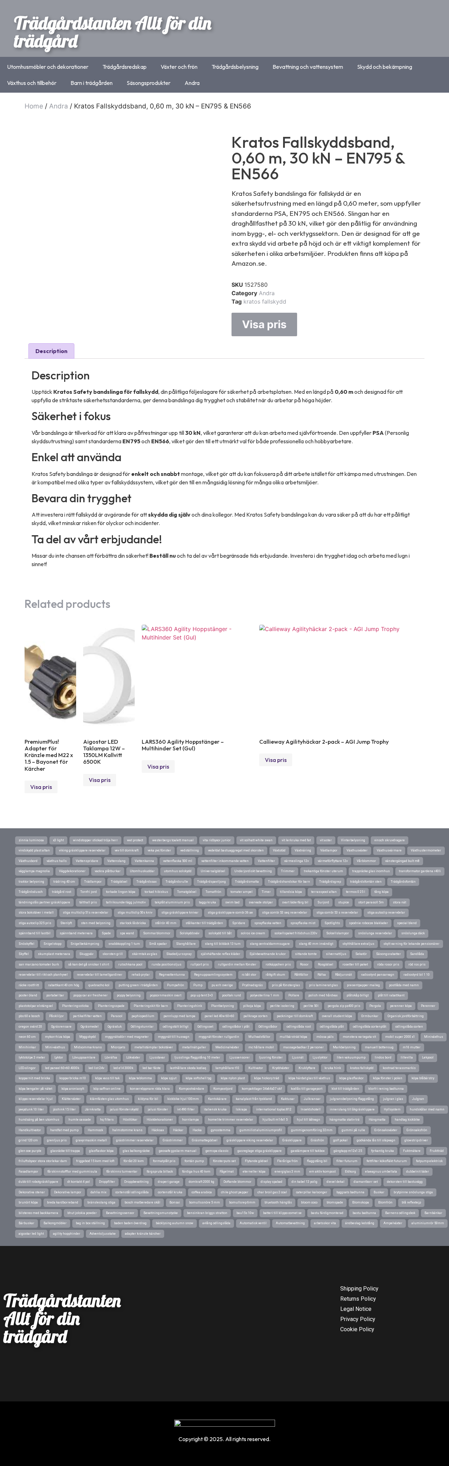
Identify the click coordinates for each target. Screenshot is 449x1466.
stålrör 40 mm (165, 923)
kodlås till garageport (306, 1088)
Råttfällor (301, 974)
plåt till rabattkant (391, 995)
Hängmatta (377, 1119)
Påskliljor (56, 1016)
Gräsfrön (317, 1140)
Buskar (379, 1192)
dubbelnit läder (417, 1171)
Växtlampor (328, 850)
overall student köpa (337, 1016)
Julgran (418, 1099)
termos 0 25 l (355, 892)
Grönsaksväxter (385, 1130)
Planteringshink (189, 1006)
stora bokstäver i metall (36, 912)
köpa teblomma (140, 1078)
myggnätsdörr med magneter (127, 1037)
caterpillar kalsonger (311, 1192)
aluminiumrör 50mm (427, 1223)
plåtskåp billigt (358, 995)
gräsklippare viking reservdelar (250, 1140)
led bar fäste (151, 1068)
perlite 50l (311, 1006)
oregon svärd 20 (30, 1026)
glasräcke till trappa (65, 1151)
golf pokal (340, 1140)
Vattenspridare (87, 861)
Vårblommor (366, 861)
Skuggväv (86, 954)
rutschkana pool (130, 964)
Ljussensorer (239, 1057)
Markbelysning (344, 1047)
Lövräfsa (111, 1057)
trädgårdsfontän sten (366, 881)
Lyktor (58, 1057)
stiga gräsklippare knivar (180, 912)
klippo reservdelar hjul (36, 1099)
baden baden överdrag (130, 1223)
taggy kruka (207, 902)
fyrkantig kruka (382, 1151)
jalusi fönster (158, 1109)
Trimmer (288, 871)
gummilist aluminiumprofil (261, 1130)
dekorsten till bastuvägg (405, 1181)
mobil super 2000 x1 (400, 1037)
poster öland (28, 995)
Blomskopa (360, 1202)
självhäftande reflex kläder (220, 954)
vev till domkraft (127, 850)
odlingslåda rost (299, 1026)
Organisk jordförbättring (406, 1016)
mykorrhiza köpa (57, 1037)
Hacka (197, 1130)
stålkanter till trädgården (204, 923)
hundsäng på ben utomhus (39, 1119)
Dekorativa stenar (32, 1192)
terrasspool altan (324, 892)
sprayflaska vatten (267, 923)
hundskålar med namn (427, 1109)
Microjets (118, 1047)
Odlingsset (205, 1026)
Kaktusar (288, 1099)
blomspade (335, 1202)
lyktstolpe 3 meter (32, 1057)
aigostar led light (31, 1233)
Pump (197, 985)
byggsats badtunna (350, 1192)
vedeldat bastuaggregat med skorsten (236, 850)
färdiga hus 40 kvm (196, 1171)
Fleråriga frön (287, 1161)
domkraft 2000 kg (201, 1181)
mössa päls (325, 1037)
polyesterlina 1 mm (264, 995)
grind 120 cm (28, 1140)
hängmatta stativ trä (344, 1119)
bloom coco (309, 1202)
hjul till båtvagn (308, 1119)
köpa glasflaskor (351, 1078)
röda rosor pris (388, 964)
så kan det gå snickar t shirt (88, 964)
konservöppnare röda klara (150, 1088)
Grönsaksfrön (417, 1130)
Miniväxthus (433, 1037)
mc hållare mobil (261, 1047)
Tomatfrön (213, 892)
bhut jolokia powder (82, 1213)
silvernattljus (336, 954)
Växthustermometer (426, 850)
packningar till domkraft (295, 1016)
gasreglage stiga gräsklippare (259, 1151)
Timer (266, 892)
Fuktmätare (412, 1151)
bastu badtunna (364, 1213)
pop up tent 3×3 (201, 995)
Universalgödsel (213, 871)
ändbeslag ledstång (359, 1223)
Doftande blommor (237, 1181)
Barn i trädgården (92, 82)
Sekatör (361, 954)
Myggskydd (87, 1037)
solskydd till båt (220, 933)
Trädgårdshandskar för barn (289, 881)
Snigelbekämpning (85, 944)
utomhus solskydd (178, 871)
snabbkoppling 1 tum (124, 944)
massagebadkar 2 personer (303, 1047)
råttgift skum (275, 974)
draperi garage (169, 1181)
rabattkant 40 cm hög (63, 985)
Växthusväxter (357, 850)
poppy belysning (129, 995)
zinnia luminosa (31, 840)
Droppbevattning (136, 1181)
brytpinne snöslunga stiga (413, 1192)
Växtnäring (303, 850)
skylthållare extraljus (358, 944)
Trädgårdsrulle (177, 881)
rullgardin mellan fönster (237, 964)
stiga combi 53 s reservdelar (337, 912)
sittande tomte (306, 954)
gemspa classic (217, 1151)
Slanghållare (186, 944)
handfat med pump (64, 1130)
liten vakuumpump (351, 1057)
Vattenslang (116, 861)
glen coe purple (30, 1151)
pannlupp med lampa (179, 1016)
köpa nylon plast (233, 1078)
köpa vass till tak (107, 1078)
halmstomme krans (127, 1130)
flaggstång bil (317, 1161)
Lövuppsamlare (83, 1057)
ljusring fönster (271, 1057)
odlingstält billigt (175, 1026)
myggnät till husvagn (173, 1037)
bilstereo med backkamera (38, 1213)
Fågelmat (227, 1171)
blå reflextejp (411, 1202)
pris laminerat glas (323, 985)
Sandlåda (417, 954)
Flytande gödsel (256, 1161)
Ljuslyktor (320, 1057)
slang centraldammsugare (270, 944)
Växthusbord (28, 861)
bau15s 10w (245, 1213)
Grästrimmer (173, 1140)
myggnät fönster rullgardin (219, 1037)
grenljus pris (57, 1140)
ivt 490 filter (186, 1109)
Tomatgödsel (186, 892)
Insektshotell (311, 1109)
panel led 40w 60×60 (219, 1016)
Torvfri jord (88, 892)
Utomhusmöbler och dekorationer (47, 66)
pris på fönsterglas (286, 985)
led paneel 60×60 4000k (62, 1068)
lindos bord (383, 1057)
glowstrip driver (416, 1140)
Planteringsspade (111, 1006)
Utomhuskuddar (142, 871)
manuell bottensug (379, 1047)
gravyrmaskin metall (91, 1140)
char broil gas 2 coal (272, 1192)
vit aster (326, 840)
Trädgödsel (119, 881)
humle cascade (79, 1119)
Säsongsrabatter (388, 954)
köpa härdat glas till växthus (309, 1078)
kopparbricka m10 (72, 1078)
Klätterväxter (71, 1099)
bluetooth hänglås (278, 1202)
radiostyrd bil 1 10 (416, 974)
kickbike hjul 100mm (183, 1099)
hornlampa (190, 1119)
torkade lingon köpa (120, 892)
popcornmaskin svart (165, 995)
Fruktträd (437, 1151)
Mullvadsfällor (259, 1037)
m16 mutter (412, 1047)
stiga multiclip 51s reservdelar (85, 912)
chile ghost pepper (234, 1192)
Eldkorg (350, 1171)
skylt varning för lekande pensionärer (411, 944)
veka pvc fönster (159, 850)
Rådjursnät (343, 974)
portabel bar (55, 995)
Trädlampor (93, 881)
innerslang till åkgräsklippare (352, 1109)
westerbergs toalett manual (173, 840)
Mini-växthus (55, 1047)
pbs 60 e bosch (29, 1016)
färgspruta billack (160, 1171)
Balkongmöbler (55, 1223)
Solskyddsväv (189, 933)
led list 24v (96, 1068)
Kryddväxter (280, 1068)
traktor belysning (31, 881)
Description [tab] (51, 350)
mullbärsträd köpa (293, 1037)
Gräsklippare (292, 1140)
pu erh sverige (222, 985)
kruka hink (332, 1068)
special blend (407, 923)
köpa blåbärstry (422, 1078)
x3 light (58, 840)
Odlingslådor (268, 1026)
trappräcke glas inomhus (371, 871)
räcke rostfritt (29, 985)
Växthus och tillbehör (31, 82)
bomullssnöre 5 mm (204, 1202)
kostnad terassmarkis (399, 1068)
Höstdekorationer (160, 1119)
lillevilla (407, 1057)
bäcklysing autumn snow (174, 1223)
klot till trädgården (345, 1088)
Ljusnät (297, 1057)
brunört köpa (28, 1202)
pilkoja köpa (252, 1006)
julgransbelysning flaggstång (352, 1099)
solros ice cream (253, 933)
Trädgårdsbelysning (235, 66)
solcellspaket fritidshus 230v (295, 933)
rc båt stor (249, 974)
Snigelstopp (52, 944)
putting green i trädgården (138, 985)
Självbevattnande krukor (267, 954)
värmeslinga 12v (296, 861)
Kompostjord (223, 1088)
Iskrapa (241, 1109)
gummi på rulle (353, 1130)
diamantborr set (366, 1181)
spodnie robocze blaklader (368, 923)
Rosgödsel (325, 964)
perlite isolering (282, 1006)
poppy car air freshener (90, 995)
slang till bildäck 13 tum (223, 944)
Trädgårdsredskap (124, 66)
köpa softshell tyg (199, 1078)
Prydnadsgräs (252, 985)
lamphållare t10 (227, 1068)
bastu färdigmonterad (327, 1213)
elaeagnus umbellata (381, 1171)
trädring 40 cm (64, 881)
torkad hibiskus (156, 892)
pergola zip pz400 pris (344, 1006)
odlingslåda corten (409, 1026)
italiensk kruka (215, 1109)
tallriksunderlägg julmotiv (126, 902)
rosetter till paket (355, 964)
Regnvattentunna (172, 974)
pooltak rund (231, 995)
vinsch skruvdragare (389, 840)
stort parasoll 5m (371, 902)
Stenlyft (66, 923)
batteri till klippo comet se (282, 1213)
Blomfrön (385, 1202)
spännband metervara (76, 933)
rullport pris (199, 964)
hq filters (107, 1119)
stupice (343, 902)
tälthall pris (88, 902)
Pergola (375, 1006)
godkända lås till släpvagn (376, 1140)
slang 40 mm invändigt (316, 944)
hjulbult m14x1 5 (275, 1119)
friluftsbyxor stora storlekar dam (43, 1161)
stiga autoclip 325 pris (35, 923)
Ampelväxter (392, 1223)
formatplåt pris (164, 1161)
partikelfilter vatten (87, 1016)
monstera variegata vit (359, 1037)
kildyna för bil (148, 1099)
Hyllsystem (392, 1109)
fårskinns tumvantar (122, 1171)
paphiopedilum (143, 1016)
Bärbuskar (26, 1223)
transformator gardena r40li (420, 871)
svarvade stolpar (261, 902)
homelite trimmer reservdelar (230, 1119)
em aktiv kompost (322, 1171)
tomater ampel (241, 892)
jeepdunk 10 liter (31, 1109)
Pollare (293, 995)
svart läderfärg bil (295, 902)
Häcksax (158, 1130)
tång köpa (381, 892)
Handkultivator (30, 1130)
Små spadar (158, 944)
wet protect (135, 840)
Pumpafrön (175, 985)
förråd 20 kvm (133, 1161)
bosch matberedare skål (142, 1202)
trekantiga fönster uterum (323, 871)
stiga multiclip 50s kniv (135, 912)
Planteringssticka (75, 1006)
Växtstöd (279, 850)
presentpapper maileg (363, 985)
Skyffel (24, 954)
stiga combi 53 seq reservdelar (284, 912)
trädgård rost (61, 892)
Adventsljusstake (102, 1233)
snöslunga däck (413, 933)
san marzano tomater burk (39, 964)
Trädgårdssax (146, 881)
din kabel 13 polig (304, 1181)
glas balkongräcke (136, 1151)
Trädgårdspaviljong (211, 881)
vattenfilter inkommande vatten (225, 861)
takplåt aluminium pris (172, 902)
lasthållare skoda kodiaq (188, 1068)
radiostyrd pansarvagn (377, 974)
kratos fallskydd (264, 301)
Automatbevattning (290, 1223)
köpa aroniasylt (72, 1088)
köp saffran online (107, 1088)
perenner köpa (401, 1006)
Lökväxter (133, 1057)
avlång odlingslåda (216, 1223)
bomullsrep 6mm (242, 1202)
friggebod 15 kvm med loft (95, 1161)
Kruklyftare (307, 1068)
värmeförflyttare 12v (333, 861)
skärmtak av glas (144, 954)
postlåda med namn (404, 985)
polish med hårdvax (322, 995)
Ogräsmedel (90, 1026)
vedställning (189, 850)
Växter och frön (179, 66)
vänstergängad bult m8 (402, 861)
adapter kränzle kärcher (143, 1233)
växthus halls (57, 861)
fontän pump (194, 1161)
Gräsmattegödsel (204, 1140)
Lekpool (428, 1057)
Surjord (323, 902)
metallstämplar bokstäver (153, 1047)
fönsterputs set (224, 1161)
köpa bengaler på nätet (35, 1088)
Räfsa (321, 974)
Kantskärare (217, 1099)
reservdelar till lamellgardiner (99, 974)
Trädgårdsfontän (403, 881)
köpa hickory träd (266, 1078)
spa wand (127, 933)
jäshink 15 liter (64, 1109)
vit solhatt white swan (256, 840)
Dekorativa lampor (67, 1192)
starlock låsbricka (133, 923)
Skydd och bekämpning (384, 66)
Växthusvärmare (389, 850)
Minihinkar (27, 1047)
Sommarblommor (156, 933)
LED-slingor (27, 1068)
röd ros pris (416, 964)
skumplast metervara (54, 954)
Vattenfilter (266, 861)
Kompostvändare (191, 1088)
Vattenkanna (144, 861)
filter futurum (346, 1161)
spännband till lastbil (35, 933)
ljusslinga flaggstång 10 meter (197, 1057)
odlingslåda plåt (332, 1026)
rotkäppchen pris (278, 964)
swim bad (232, 902)
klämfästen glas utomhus (109, 1099)
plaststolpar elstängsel (36, 1006)
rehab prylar (141, 974)
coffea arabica (202, 1192)
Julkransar (312, 1099)
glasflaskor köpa (101, 1151)
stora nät (399, 902)
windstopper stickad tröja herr (95, 840)
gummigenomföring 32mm (312, 1130)
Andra (192, 82)
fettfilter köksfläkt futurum (387, 1161)
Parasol (116, 1016)
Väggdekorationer (72, 871)
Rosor (304, 964)
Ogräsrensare (61, 1026)
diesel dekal (335, 1181)
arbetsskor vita (325, 1223)
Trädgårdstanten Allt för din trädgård (112, 32)
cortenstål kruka (170, 1192)
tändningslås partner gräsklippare (44, 902)
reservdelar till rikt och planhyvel (43, 974)
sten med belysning (95, 923)
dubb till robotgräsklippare (38, 1181)
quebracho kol (98, 985)
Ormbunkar (369, 1016)
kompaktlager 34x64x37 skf (262, 1088)
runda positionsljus (166, 964)
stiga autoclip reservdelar (386, 912)
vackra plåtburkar (108, 871)
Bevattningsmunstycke (160, 1213)
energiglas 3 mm (287, 1171)
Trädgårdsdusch (31, 892)
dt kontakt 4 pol (78, 1181)
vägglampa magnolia (34, 871)
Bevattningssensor (120, 1213)
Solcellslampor (337, 933)
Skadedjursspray (179, 954)
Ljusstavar (157, 1057)
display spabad (271, 1181)
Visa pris (264, 324)
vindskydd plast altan (34, 850)
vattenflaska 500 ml (177, 861)
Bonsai (174, 1202)
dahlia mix (98, 1192)
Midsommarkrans (88, 1047)
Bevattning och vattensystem (308, 66)
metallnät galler (194, 1047)
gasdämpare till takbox (307, 1151)
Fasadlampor (28, 1171)
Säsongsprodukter (148, 82)
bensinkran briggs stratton (207, 1213)
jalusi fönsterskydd (124, 1109)
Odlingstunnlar (142, 1026)
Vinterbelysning (353, 840)
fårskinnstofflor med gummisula (72, 1171)
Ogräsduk (115, 1026)
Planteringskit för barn (151, 1006)
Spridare (238, 923)
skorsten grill (112, 954)
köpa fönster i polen (387, 1078)
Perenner (428, 1006)
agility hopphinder (66, 1233)
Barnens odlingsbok (400, 1213)
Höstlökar (130, 1119)
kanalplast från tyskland (254, 1099)
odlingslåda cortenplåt (369, 1026)
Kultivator (255, 1068)
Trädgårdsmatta (247, 881)
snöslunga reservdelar (375, 933)
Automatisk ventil (253, 1223)
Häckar (178, 1130)
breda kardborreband (62, 1202)
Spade (106, 933)
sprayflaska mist (302, 923)
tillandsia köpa (291, 892)
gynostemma (220, 1130)
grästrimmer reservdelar (135, 1140)
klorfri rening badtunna (386, 1088)
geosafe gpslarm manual (177, 1151)
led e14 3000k (123, 1068)
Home (34, 106)
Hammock (95, 1130)
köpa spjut (168, 1078)
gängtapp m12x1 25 (348, 1151)
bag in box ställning (90, 1223)
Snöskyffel (26, 944)
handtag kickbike (407, 1119)
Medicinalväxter (227, 1047)
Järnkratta (93, 1109)
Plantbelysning (222, 1006)
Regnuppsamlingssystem (213, 974)
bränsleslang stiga (101, 1202)
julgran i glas (393, 1099)
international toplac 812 (273, 1109)
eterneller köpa (254, 1171)
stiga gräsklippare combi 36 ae (230, 912)
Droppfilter (107, 1181)
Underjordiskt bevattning (253, 871)
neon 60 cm (27, 1037)
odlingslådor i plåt (235, 1026)
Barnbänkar (433, 1213)
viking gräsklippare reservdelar (82, 850)
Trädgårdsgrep (330, 881)
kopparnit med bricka (34, 1078)
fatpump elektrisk (429, 1161)
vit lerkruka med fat (296, 840)
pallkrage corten (255, 1016)
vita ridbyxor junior (217, 840)
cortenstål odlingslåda (132, 1192)
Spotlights (332, 923)
